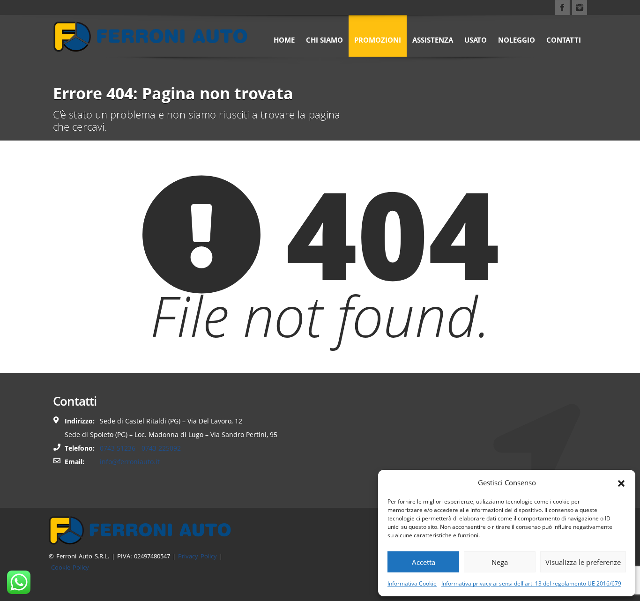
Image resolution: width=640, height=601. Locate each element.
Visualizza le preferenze (583, 562)
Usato (475, 40)
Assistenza (432, 40)
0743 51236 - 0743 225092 (140, 448)
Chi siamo (324, 40)
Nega (499, 562)
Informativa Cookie (412, 583)
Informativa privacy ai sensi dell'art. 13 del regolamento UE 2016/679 (531, 583)
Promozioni (377, 40)
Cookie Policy (70, 567)
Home (284, 40)
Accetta (423, 562)
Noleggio (516, 40)
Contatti (563, 40)
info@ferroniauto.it (130, 461)
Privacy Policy (197, 556)
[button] (621, 482)
